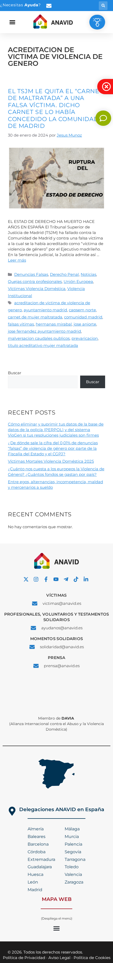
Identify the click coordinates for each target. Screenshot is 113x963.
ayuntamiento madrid (45, 309)
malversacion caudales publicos (39, 338)
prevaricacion (84, 338)
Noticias (88, 274)
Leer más (17, 260)
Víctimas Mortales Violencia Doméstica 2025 (51, 461)
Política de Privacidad (24, 957)
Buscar (14, 372)
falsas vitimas (21, 324)
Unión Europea (78, 281)
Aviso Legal (59, 957)
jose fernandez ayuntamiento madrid (44, 331)
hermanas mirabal (54, 324)
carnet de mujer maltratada (35, 317)
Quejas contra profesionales (35, 281)
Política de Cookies (92, 957)
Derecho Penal (64, 274)
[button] (103, 5)
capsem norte (82, 309)
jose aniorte (85, 324)
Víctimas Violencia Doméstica (36, 288)
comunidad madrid (83, 317)
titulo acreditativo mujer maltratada (43, 345)
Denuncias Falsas (31, 274)
